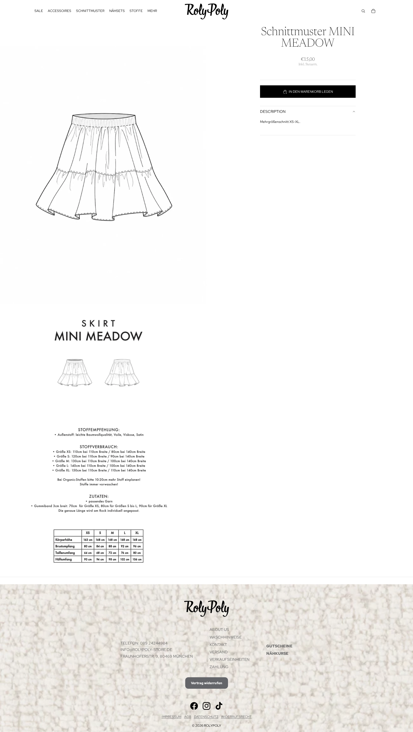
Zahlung (219, 666)
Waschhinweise (226, 637)
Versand (219, 652)
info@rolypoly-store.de (146, 649)
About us (219, 629)
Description (273, 111)
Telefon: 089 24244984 (144, 643)
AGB (187, 717)
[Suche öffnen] (363, 11)
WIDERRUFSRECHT (236, 717)
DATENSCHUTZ (206, 717)
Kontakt (218, 644)
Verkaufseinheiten (230, 659)
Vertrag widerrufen (206, 683)
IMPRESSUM (171, 717)
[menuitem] (152, 11)
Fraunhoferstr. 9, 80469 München (156, 656)
